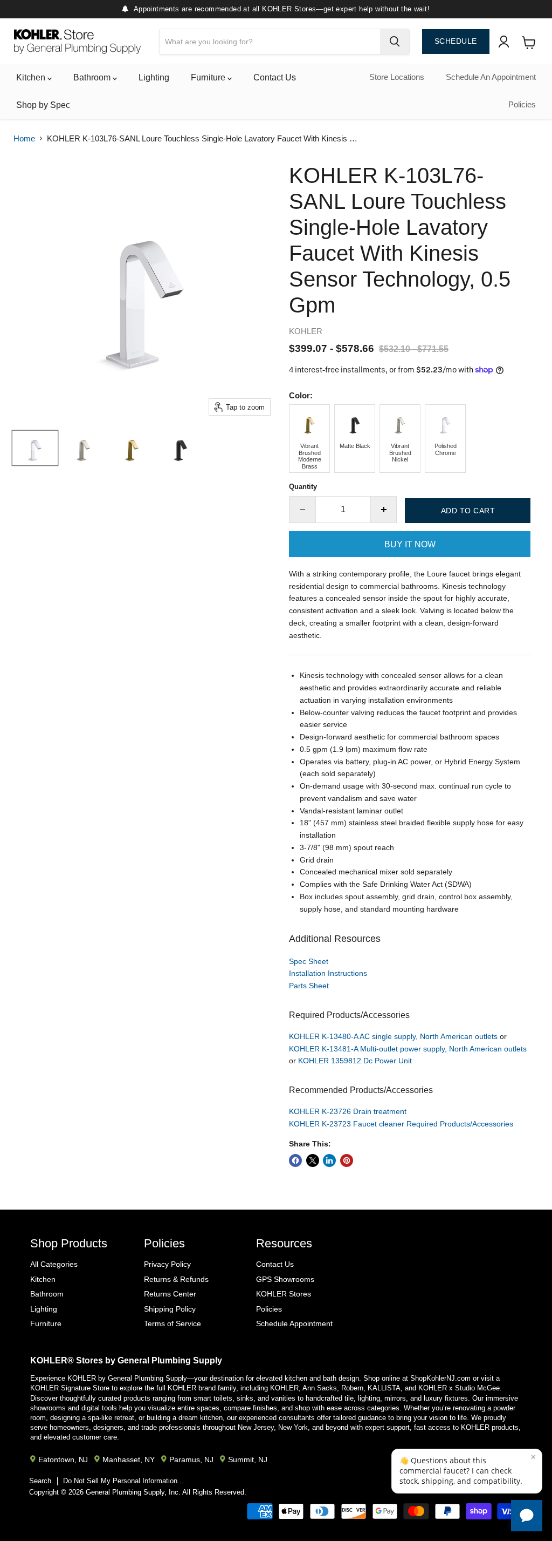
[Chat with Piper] (526, 1515)
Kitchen (31, 77)
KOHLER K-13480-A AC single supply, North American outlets (393, 1036)
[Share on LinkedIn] (329, 1160)
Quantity (303, 487)
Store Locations (396, 77)
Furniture (209, 77)
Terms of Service (172, 1323)
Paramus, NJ (191, 1459)
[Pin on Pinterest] (346, 1160)
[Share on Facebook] (295, 1160)
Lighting (154, 77)
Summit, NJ (247, 1459)
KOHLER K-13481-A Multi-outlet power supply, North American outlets (408, 1048)
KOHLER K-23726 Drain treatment (347, 1111)
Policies (522, 104)
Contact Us (274, 77)
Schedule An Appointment (491, 77)
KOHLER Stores (283, 1293)
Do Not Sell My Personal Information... (123, 1481)
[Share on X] (312, 1160)
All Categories (54, 1264)
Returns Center (170, 1293)
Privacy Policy (167, 1264)
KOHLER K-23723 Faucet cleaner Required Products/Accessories (401, 1123)
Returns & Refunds (176, 1279)
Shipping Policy (170, 1309)
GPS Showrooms (285, 1279)
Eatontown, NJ (63, 1459)
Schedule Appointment (294, 1323)
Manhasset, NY (128, 1459)
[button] (466, 1471)
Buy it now (410, 544)
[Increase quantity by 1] (384, 509)
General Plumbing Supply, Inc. (133, 1492)
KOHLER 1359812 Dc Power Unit (355, 1060)
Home (24, 138)
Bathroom (93, 77)
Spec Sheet (308, 961)
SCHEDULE (455, 41)
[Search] (394, 41)
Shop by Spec (43, 105)
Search (40, 1481)
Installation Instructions (328, 973)
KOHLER (305, 331)
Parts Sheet (309, 985)
